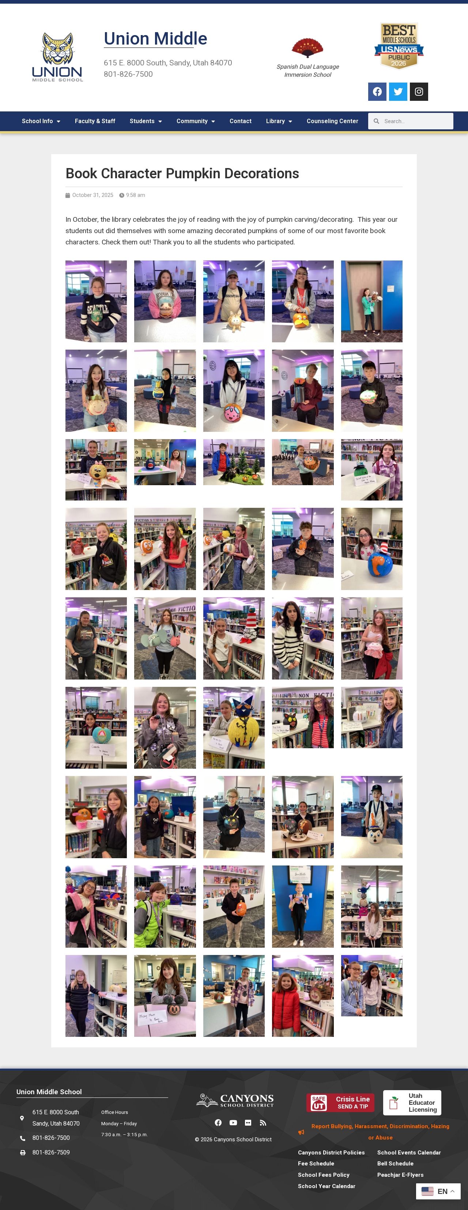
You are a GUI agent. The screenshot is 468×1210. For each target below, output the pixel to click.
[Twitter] (398, 92)
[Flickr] (248, 1123)
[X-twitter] (203, 1123)
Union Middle (155, 38)
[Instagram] (419, 92)
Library (275, 121)
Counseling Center (332, 121)
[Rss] (263, 1123)
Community (192, 121)
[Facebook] (377, 92)
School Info (37, 121)
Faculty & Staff (95, 121)
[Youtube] (233, 1123)
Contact (241, 121)
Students (142, 121)
